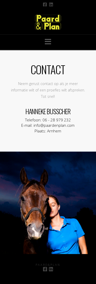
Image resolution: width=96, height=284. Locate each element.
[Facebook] (45, 4)
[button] (48, 41)
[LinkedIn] (51, 4)
